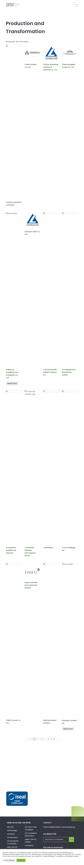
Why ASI (10, 827)
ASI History (29, 845)
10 (54, 739)
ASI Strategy (12, 830)
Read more (12, 383)
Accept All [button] (21, 860)
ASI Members (12, 837)
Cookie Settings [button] (9, 860)
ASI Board (11, 834)
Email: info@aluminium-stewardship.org (59, 827)
